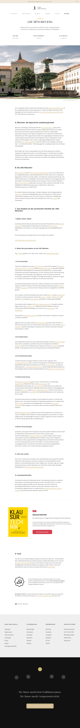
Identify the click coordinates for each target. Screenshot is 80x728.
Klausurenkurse (42, 384)
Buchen (66, 13)
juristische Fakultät (23, 183)
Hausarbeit (24, 288)
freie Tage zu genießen (28, 142)
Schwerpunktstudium (52, 253)
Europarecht (19, 310)
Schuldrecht (61, 295)
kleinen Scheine (38, 266)
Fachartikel (30, 632)
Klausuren (18, 346)
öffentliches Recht (20, 268)
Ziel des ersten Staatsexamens (39, 173)
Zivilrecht (61, 266)
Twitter (48, 643)
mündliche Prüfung (25, 412)
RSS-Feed (48, 629)
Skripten (47, 13)
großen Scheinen (59, 342)
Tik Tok (48, 640)
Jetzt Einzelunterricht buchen (40, 706)
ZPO (21, 299)
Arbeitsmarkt (51, 567)
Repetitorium (26, 13)
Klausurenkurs (19, 403)
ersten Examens (51, 365)
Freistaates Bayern (47, 127)
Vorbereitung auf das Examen (34, 467)
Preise (6, 640)
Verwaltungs (50, 308)
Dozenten (24, 390)
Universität (18, 194)
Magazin (37, 13)
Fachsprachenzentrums (36, 436)
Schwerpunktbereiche (22, 363)
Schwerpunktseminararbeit (33, 367)
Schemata (29, 635)
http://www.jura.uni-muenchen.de (25, 240)
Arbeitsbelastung (41, 323)
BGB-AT (49, 295)
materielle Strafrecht (29, 315)
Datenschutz (67, 637)
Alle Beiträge (30, 629)
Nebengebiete (34, 299)
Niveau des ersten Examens (56, 369)
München (60, 108)
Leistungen (8, 637)
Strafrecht (30, 268)
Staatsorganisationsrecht (42, 304)
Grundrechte (30, 306)
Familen (48, 297)
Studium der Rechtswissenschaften (50, 112)
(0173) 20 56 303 (69, 632)
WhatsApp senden (69, 635)
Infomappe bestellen (10, 646)
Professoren (37, 386)
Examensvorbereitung (24, 382)
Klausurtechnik (40, 514)
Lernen (55, 198)
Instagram (49, 635)
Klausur (61, 286)
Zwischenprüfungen (45, 268)
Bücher (57, 13)
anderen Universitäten (24, 563)
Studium (40, 18)
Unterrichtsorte (9, 635)
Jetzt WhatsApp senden (46, 1)
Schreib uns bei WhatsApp (44, 596)
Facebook (48, 632)
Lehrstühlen (53, 226)
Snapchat (48, 637)
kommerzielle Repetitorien (40, 390)
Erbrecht (57, 297)
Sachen (43, 297)
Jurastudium (52, 108)
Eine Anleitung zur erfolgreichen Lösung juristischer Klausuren (52, 518)
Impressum (67, 640)
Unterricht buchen (69, 629)
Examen (39, 38)
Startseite (14, 13)
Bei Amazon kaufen (42, 532)
